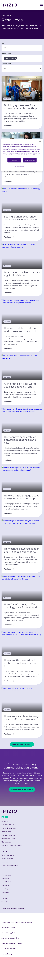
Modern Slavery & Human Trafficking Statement (17, 922)
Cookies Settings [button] (7, 954)
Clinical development (9, 828)
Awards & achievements (10, 865)
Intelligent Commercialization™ (12, 845)
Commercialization (8, 825)
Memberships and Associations (12, 943)
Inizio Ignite (5, 878)
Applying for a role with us (10, 938)
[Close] (40, 142)
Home (3, 15)
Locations (5, 862)
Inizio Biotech (6, 892)
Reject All (14, 160)
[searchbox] (13, 48)
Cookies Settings (19, 166)
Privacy (4, 917)
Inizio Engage (6, 889)
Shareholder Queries (8, 927)
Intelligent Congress (8, 835)
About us (4, 851)
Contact (4, 869)
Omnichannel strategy (9, 838)
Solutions (4, 821)
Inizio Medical (6, 882)
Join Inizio (5, 898)
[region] (22, 155)
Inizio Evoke (5, 885)
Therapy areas (6, 842)
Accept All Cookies (30, 160)
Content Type (6, 53)
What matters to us (8, 855)
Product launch (6, 831)
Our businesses (6, 875)
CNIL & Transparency (8, 949)
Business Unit (6, 63)
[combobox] (22, 48)
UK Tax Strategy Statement (10, 933)
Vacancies (5, 902)
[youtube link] (6, 817)
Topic (3, 43)
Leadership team (7, 858)
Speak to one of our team (21, 789)
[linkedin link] (3, 817)
